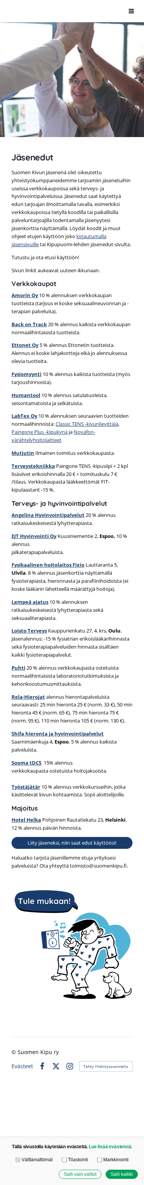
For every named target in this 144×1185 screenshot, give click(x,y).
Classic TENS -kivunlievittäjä (87, 423)
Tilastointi (78, 1159)
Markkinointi (116, 1159)
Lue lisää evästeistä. (110, 1146)
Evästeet (22, 1066)
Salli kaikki (122, 1174)
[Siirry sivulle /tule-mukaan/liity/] (72, 947)
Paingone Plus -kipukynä (40, 431)
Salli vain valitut (80, 1174)
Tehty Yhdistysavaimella (105, 1066)
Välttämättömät (37, 1159)
